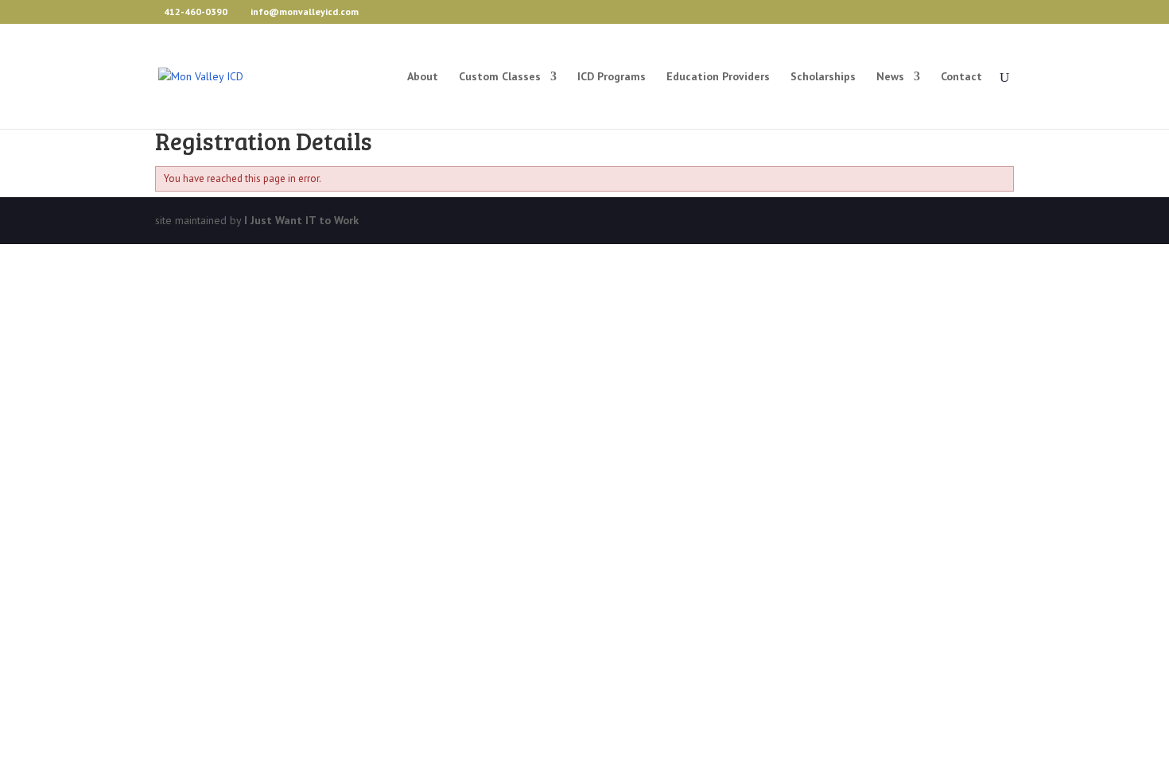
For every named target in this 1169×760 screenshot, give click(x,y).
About (422, 77)
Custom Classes (500, 77)
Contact (961, 77)
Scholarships (823, 77)
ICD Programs (611, 77)
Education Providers (718, 77)
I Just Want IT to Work (301, 220)
